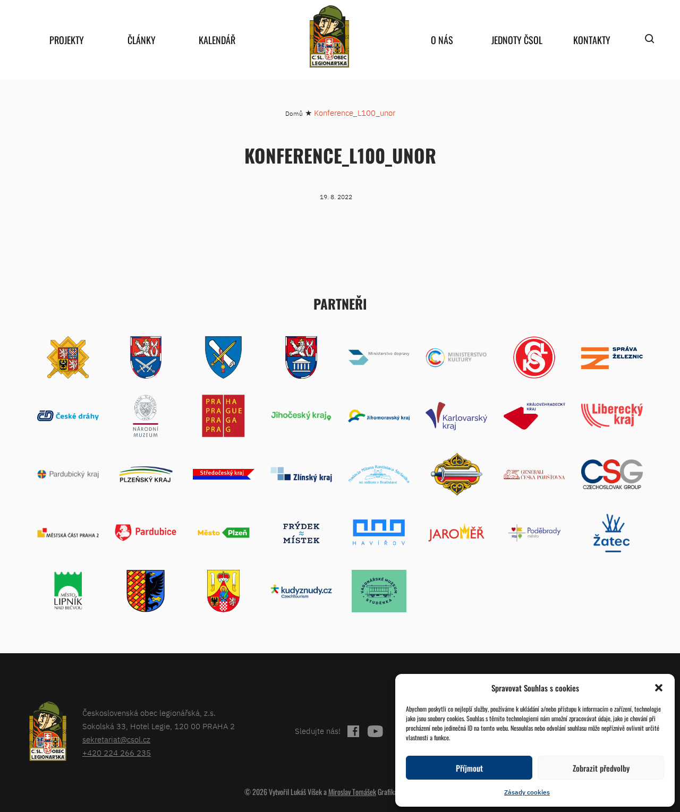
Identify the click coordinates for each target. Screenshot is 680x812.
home (329, 36)
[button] (658, 687)
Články (142, 40)
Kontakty (591, 40)
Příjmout (469, 768)
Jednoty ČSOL (516, 40)
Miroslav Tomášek (352, 791)
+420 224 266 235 (116, 753)
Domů (294, 113)
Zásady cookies (527, 792)
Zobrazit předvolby (601, 768)
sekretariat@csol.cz (116, 739)
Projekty (66, 40)
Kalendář (217, 40)
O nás (442, 40)
